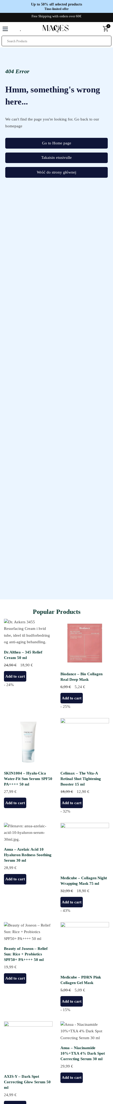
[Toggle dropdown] (96, 28)
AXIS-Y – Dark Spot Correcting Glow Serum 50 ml (27, 1082)
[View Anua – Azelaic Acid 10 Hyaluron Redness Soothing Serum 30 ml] (28, 832)
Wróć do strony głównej (56, 172)
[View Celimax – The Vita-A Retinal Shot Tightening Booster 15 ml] (84, 742)
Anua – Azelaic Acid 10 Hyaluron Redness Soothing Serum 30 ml (28, 854)
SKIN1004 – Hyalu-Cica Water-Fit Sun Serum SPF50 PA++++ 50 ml (28, 778)
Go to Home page (56, 143)
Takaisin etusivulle (56, 157)
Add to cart (15, 676)
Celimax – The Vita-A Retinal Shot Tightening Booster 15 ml (80, 778)
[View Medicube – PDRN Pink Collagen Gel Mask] (84, 946)
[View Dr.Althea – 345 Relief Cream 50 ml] (28, 632)
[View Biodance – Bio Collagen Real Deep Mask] (84, 643)
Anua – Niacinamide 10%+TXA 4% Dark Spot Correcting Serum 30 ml (82, 1053)
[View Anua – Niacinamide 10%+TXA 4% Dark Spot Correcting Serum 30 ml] (84, 1031)
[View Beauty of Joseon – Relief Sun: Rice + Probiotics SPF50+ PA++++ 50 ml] (28, 932)
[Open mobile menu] (5, 29)
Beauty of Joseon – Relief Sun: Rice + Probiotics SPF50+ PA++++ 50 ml (26, 954)
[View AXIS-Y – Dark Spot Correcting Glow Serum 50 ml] (28, 1045)
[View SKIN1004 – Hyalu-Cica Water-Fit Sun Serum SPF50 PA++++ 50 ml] (28, 742)
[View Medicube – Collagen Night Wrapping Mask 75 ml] (84, 847)
